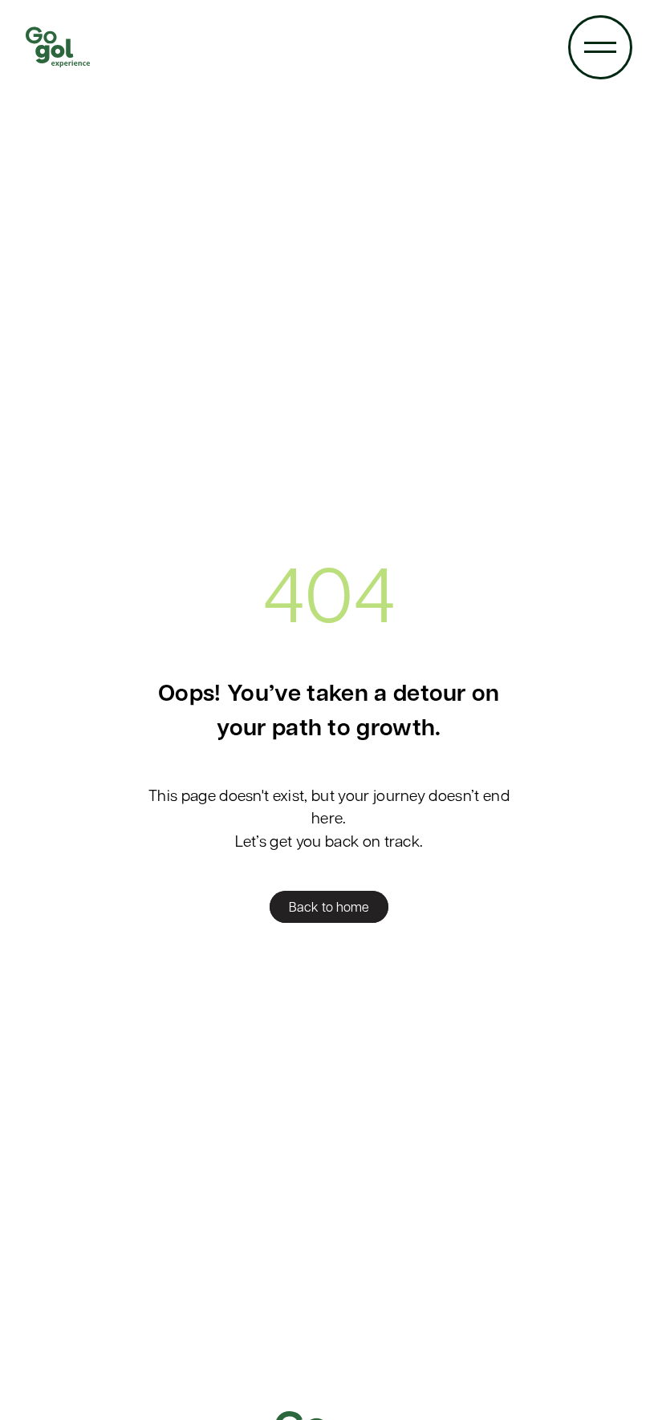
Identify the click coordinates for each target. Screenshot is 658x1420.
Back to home (329, 906)
